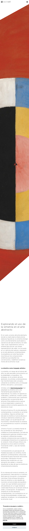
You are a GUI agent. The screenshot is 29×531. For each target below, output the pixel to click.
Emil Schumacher (17, 388)
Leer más (5, 520)
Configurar (14, 527)
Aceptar (14, 524)
